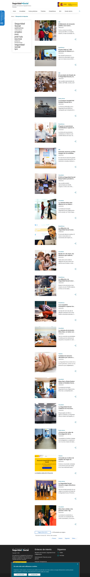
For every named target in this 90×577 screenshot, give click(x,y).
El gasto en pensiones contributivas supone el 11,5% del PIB (66, 127)
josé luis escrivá (19, 37)
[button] (75, 39)
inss (17, 34)
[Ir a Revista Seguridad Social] (22, 3)
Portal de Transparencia (41, 561)
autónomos (19, 28)
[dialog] (45, 570)
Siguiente (67, 538)
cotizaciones (18, 30)
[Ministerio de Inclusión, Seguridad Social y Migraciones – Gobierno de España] (68, 4)
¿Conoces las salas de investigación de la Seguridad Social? (65, 434)
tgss (16, 49)
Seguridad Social (20, 24)
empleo (18, 32)
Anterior (60, 538)
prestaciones (18, 42)
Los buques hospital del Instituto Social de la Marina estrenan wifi (66, 102)
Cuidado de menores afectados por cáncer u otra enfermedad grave (65, 357)
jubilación (17, 41)
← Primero (53, 538)
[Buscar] (79, 11)
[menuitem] (14, 11)
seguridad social (20, 45)
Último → (74, 538)
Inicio (12, 16)
